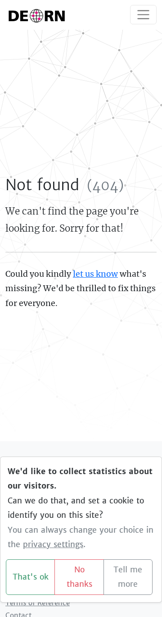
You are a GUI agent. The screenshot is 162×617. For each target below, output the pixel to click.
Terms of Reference (37, 603)
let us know (95, 274)
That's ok (31, 577)
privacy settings (53, 544)
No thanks (79, 577)
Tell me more (127, 577)
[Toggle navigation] (143, 14)
